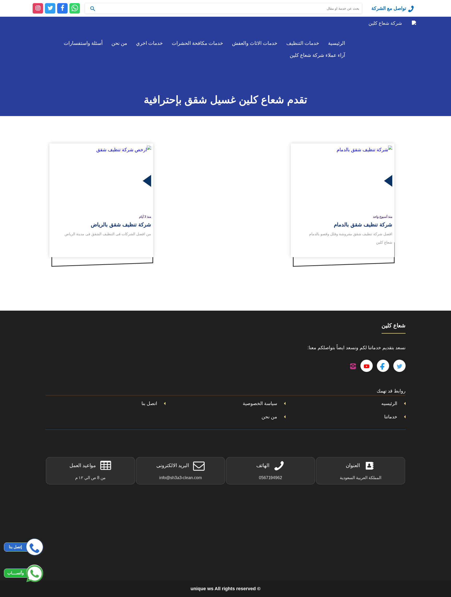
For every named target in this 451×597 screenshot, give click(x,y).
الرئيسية (336, 43)
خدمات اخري (149, 43)
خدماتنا (390, 416)
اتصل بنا (149, 403)
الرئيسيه (389, 403)
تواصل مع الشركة (388, 8)
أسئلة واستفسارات (83, 43)
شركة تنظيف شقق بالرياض (121, 224)
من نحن (119, 43)
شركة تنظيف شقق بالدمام (363, 224)
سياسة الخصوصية (260, 403)
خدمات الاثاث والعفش (254, 43)
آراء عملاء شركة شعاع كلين (317, 55)
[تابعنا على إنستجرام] (353, 366)
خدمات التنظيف (302, 43)
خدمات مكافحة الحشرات (197, 43)
